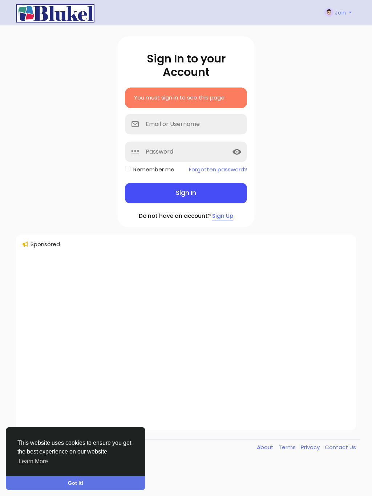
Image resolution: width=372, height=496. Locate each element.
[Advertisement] (186, 342)
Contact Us (340, 447)
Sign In (186, 192)
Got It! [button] (76, 483)
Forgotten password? (218, 169)
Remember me (153, 169)
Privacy (311, 447)
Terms (288, 447)
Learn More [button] (33, 461)
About (266, 447)
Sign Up (222, 216)
